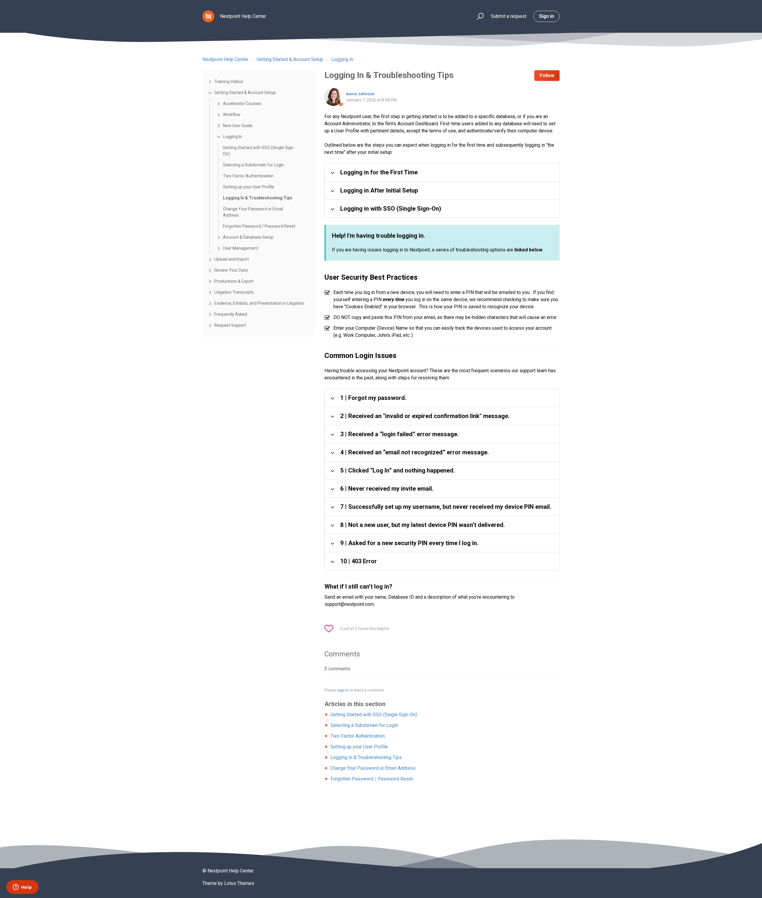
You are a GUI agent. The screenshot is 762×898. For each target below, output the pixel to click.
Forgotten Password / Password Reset (259, 226)
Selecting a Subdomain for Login (253, 164)
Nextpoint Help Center (225, 59)
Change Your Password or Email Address (253, 212)
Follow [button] (547, 75)
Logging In (342, 59)
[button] (477, 16)
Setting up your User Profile (248, 186)
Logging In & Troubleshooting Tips (257, 197)
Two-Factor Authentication (248, 175)
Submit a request (508, 16)
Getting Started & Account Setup (290, 59)
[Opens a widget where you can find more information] (22, 887)
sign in (343, 690)
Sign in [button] (546, 16)
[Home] (208, 16)
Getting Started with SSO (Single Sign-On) (259, 150)
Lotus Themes (239, 883)
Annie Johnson (360, 93)
